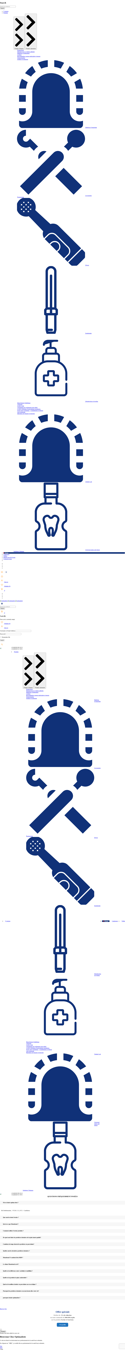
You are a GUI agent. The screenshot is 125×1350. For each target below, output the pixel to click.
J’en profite (62, 1324)
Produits (5, 13)
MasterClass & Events (9, 557)
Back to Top (3, 1309)
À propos (5, 11)
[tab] (19, 33)
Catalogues (6, 554)
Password (2, 634)
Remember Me (6, 637)
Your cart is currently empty (7, 619)
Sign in (6, 582)
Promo (6, 553)
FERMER (3, 1331)
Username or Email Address (7, 631)
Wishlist (7, 586)
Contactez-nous (7, 559)
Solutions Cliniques (19, 551)
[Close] (1, 1330)
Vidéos (5, 556)
